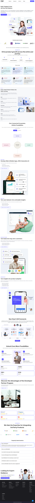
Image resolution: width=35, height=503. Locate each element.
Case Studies (4, 483)
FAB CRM (23, 484)
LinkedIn (30, 487)
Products (10, 1)
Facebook (30, 489)
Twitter (30, 488)
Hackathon (17, 483)
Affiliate (17, 485)
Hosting (10, 484)
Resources (14, 1)
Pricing (24, 1)
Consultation (10, 485)
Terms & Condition (4, 485)
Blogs (30, 486)
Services (19, 1)
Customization (11, 483)
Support (3, 498)
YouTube (30, 490)
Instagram (30, 491)
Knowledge (17, 484)
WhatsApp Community (30, 484)
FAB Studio (23, 483)
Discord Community (32, 485)
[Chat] (33, 501)
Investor (3, 497)
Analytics (23, 485)
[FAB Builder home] (2, 1)
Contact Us (3, 499)
